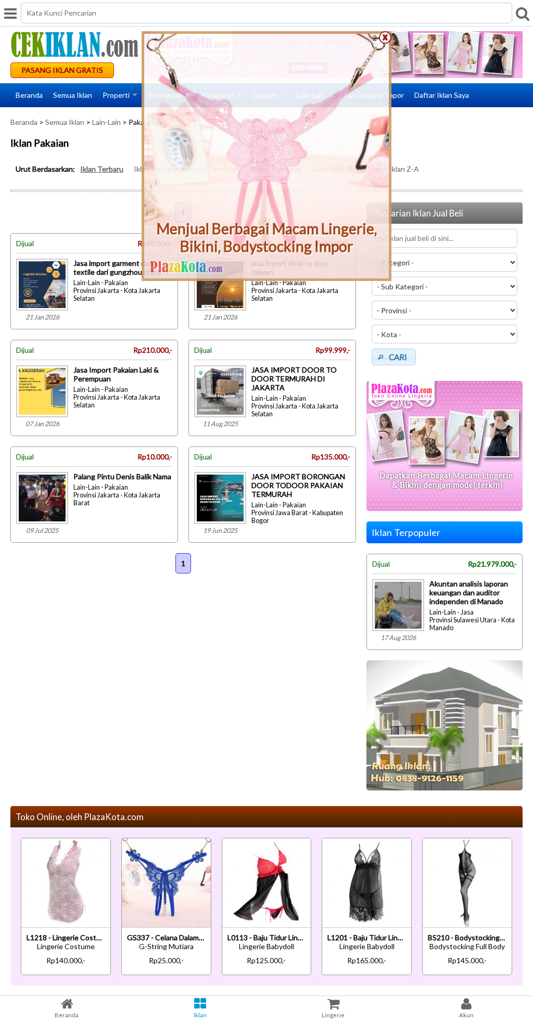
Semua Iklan (72, 95)
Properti (116, 95)
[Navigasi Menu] (10, 13)
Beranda (29, 95)
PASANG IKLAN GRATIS (62, 70)
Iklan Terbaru (101, 168)
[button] (394, 357)
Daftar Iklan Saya (441, 95)
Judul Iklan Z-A (395, 168)
